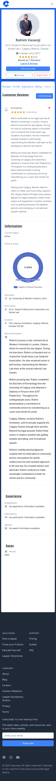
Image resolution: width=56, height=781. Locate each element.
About (5, 673)
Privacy (6, 706)
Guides (33, 644)
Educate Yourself (11, 650)
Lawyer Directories (12, 656)
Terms (5, 711)
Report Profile (42, 75)
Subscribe (28, 743)
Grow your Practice (12, 644)
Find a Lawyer (9, 638)
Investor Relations (12, 691)
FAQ (31, 650)
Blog (4, 679)
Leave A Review (29, 63)
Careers (6, 685)
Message (20, 75)
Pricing (33, 638)
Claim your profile (28, 68)
